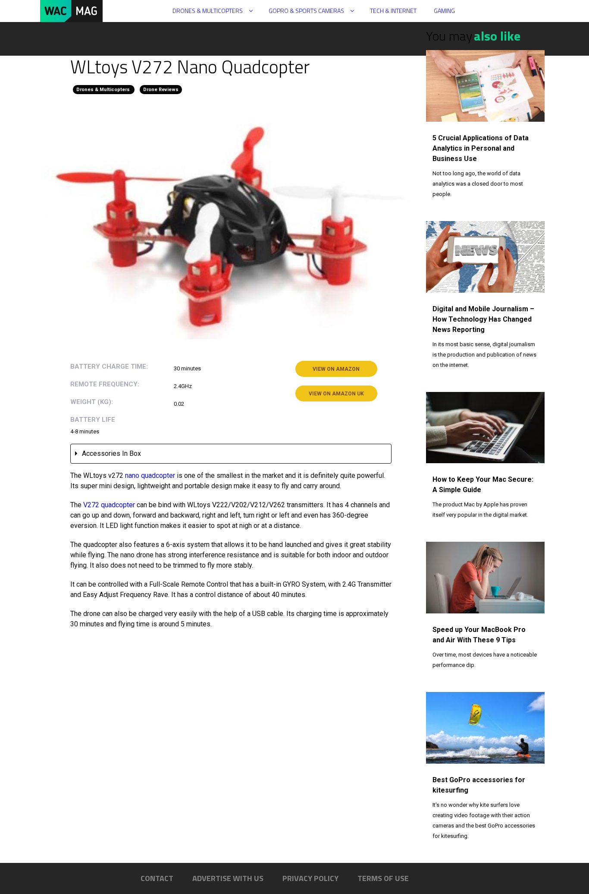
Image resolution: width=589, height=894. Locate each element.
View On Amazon (336, 369)
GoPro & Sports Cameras (306, 10)
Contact (157, 878)
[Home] (75, 11)
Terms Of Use (383, 878)
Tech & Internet (393, 10)
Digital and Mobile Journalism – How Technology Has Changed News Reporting (483, 319)
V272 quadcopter (109, 505)
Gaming (444, 10)
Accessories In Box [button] (111, 453)
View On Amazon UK (336, 394)
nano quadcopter (150, 475)
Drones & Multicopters (207, 10)
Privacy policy (310, 878)
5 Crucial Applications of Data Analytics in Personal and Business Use (480, 148)
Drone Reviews (161, 89)
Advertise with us (227, 878)
